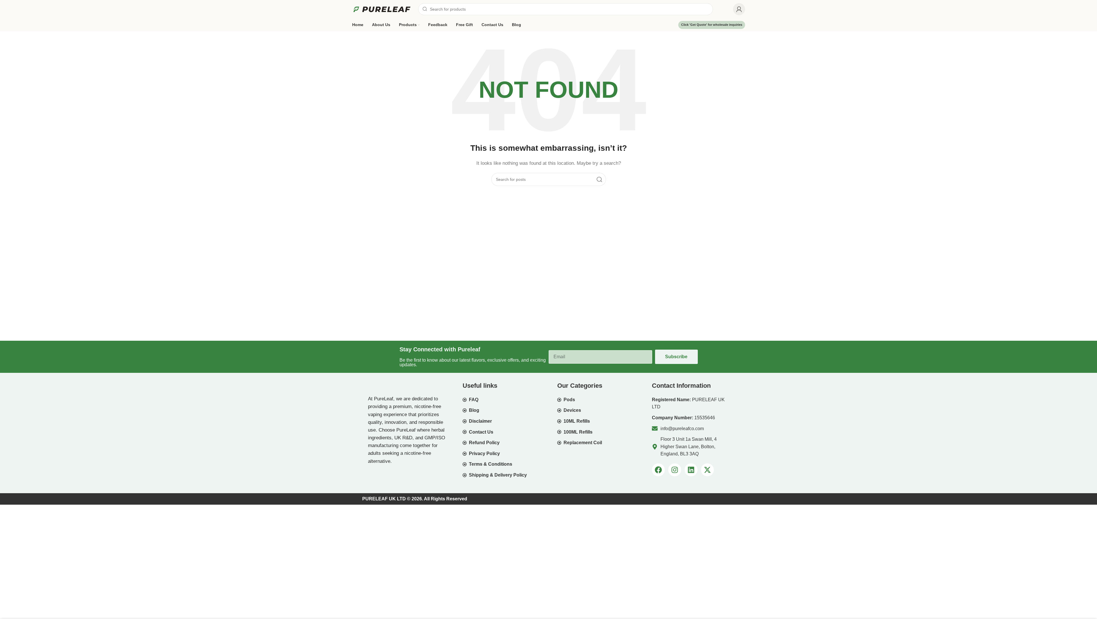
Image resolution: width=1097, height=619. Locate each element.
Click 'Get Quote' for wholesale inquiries (711, 24)
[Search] (599, 179)
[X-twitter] (707, 469)
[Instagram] (674, 469)
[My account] (739, 9)
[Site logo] (382, 8)
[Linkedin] (691, 469)
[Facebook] (658, 469)
